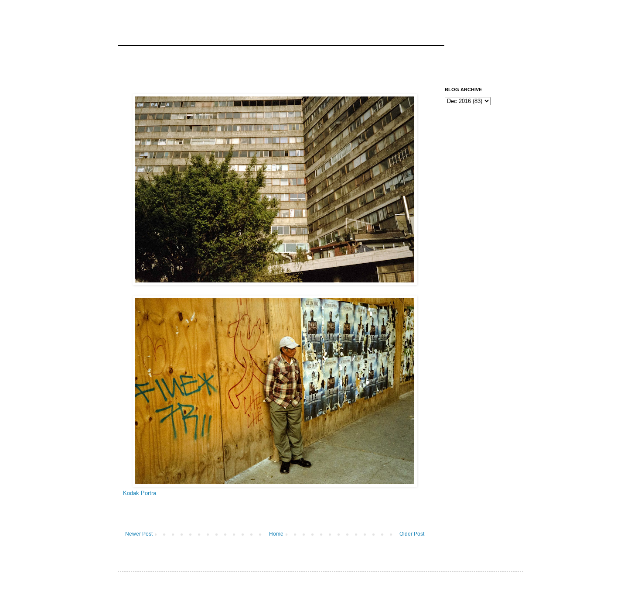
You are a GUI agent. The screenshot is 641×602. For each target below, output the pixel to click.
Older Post (411, 534)
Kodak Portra (139, 493)
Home (276, 534)
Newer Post (139, 534)
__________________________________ (281, 36)
